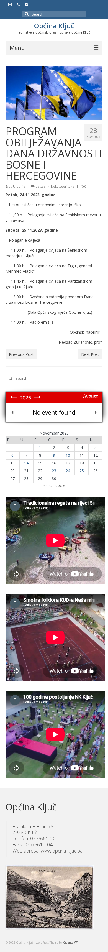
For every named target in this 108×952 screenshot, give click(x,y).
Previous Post (21, 354)
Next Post (90, 354)
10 (68, 455)
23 (54, 470)
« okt (47, 485)
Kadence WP (70, 943)
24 (68, 470)
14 (26, 463)
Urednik (19, 186)
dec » (60, 485)
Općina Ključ (54, 25)
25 (81, 470)
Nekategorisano (62, 186)
